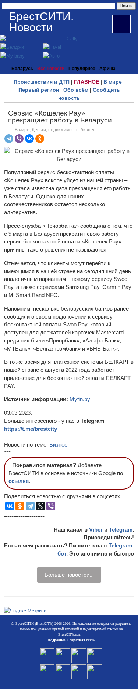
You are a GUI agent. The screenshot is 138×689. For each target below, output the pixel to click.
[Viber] (19, 138)
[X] (40, 506)
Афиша (107, 68)
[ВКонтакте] (29, 138)
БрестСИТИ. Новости (41, 21)
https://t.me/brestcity (30, 429)
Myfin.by (80, 399)
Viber (96, 530)
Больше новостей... (69, 575)
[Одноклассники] (39, 138)
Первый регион (38, 90)
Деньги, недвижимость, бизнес (63, 130)
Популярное (81, 68)
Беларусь (22, 68)
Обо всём (75, 90)
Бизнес (58, 444)
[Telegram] (8, 138)
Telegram (120, 530)
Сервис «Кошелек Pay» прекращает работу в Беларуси (60, 116)
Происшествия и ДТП (42, 82)
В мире (112, 82)
